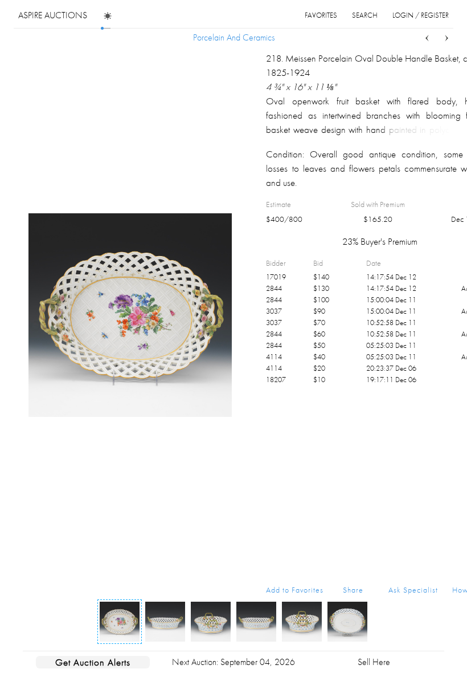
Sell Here (374, 662)
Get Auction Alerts (92, 662)
